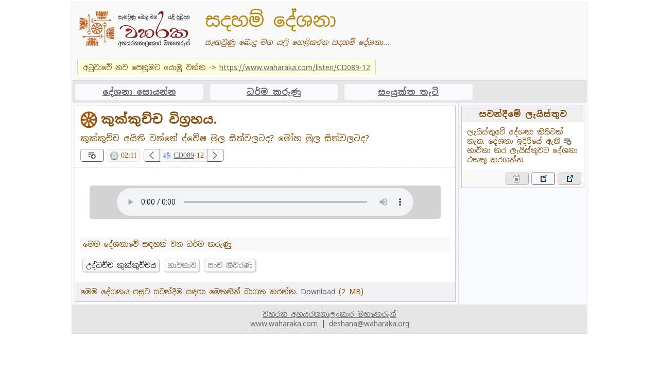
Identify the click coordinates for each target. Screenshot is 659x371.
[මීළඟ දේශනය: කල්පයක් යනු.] (215, 155)
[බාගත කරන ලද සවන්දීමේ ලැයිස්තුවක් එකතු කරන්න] (543, 178)
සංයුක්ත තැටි (408, 92)
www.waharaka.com (284, 323)
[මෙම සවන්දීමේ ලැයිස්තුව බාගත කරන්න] (569, 178)
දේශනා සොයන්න (139, 92)
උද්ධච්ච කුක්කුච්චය (121, 265)
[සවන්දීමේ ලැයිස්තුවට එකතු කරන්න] (92, 155)
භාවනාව (181, 265)
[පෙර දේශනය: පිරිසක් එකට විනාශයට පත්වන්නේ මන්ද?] (152, 155)
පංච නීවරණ (229, 265)
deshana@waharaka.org (369, 323)
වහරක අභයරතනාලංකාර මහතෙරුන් (329, 314)
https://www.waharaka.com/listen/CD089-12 (294, 67)
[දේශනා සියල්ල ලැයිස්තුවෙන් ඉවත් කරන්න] (517, 178)
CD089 (184, 155)
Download (318, 291)
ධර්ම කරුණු (274, 92)
